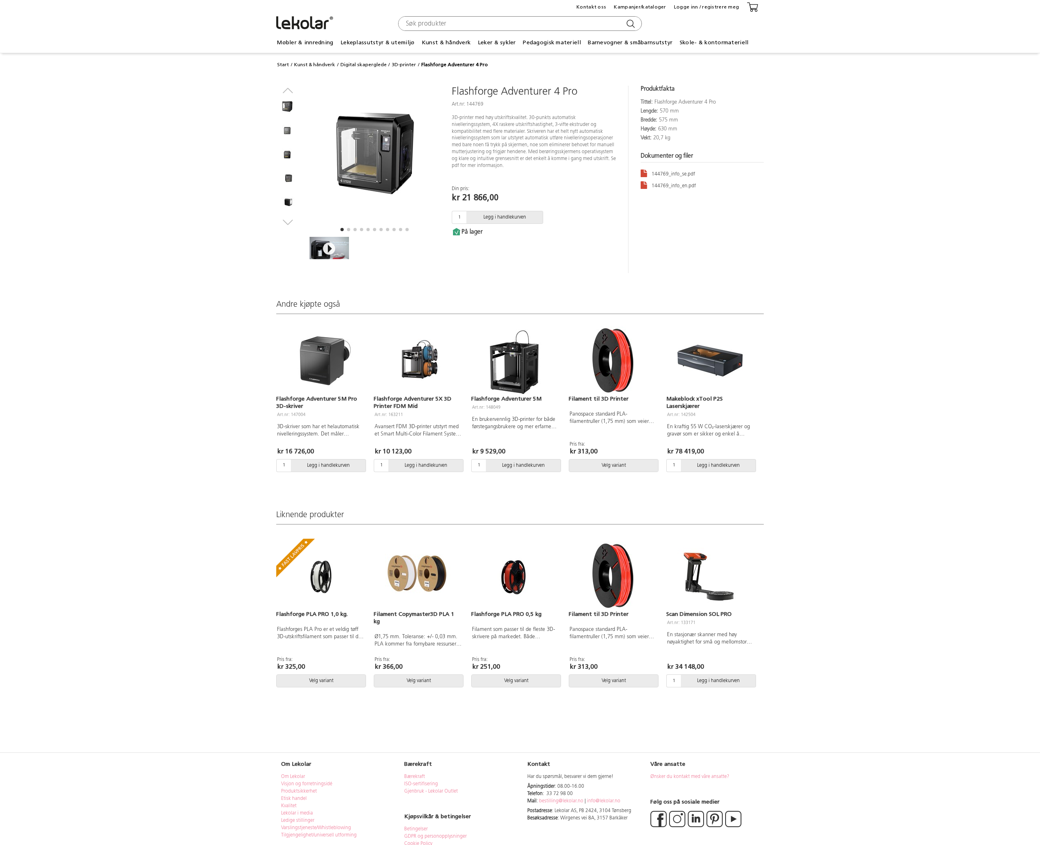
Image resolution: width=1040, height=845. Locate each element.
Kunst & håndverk (314, 64)
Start (283, 64)
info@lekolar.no (603, 801)
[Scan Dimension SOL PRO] (710, 575)
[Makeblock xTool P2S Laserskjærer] (710, 360)
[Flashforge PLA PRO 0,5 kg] (515, 575)
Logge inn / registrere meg (706, 7)
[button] (342, 229)
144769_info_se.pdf (673, 174)
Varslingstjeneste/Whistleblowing (316, 828)
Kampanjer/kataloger (640, 7)
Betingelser (416, 829)
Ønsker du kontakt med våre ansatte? (689, 776)
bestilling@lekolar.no (561, 801)
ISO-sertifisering (421, 784)
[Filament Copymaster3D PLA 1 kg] (418, 575)
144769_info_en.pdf (674, 186)
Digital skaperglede (363, 64)
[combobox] (519, 23)
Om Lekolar (293, 776)
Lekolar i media (297, 813)
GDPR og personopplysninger (435, 836)
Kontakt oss (591, 7)
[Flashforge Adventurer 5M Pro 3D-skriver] (320, 360)
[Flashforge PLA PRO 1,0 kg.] (320, 575)
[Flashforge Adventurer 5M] (515, 360)
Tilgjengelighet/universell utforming (319, 835)
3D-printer (404, 64)
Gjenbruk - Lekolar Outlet (431, 791)
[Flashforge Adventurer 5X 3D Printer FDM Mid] (418, 360)
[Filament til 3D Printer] (612, 360)
